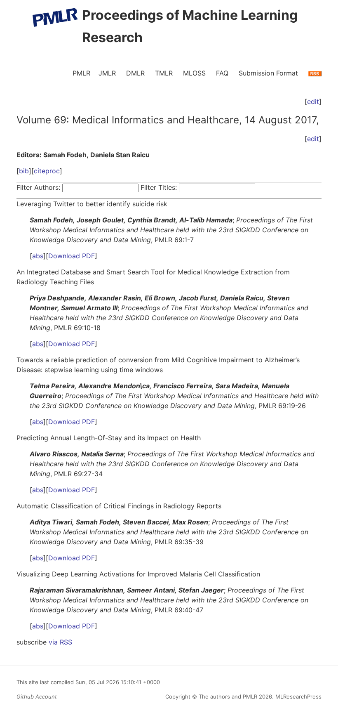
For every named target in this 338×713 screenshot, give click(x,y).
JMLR (107, 73)
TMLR (164, 73)
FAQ (222, 73)
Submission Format (268, 73)
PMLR (81, 73)
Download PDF (71, 256)
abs (37, 256)
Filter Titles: (159, 187)
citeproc (47, 171)
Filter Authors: (38, 187)
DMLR (135, 73)
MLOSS (194, 73)
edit (313, 101)
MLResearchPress (298, 696)
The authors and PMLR (228, 696)
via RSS (60, 642)
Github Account (36, 696)
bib (24, 171)
